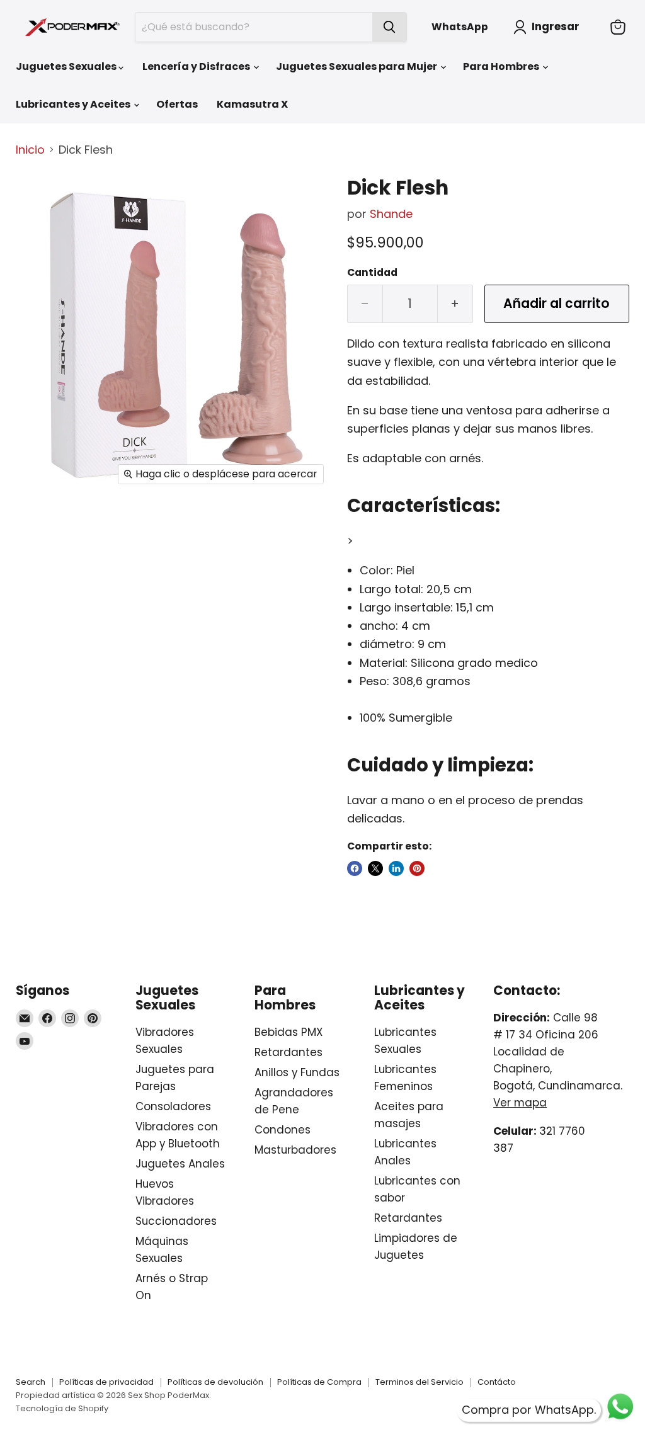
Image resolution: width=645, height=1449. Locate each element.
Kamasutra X (252, 104)
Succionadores (176, 1221)
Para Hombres (502, 66)
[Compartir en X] (375, 868)
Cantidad (372, 272)
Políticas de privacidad (106, 1382)
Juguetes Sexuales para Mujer (357, 66)
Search (30, 1382)
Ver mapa (520, 1102)
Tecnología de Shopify (62, 1408)
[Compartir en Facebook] (354, 868)
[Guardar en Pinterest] (417, 868)
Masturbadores (295, 1149)
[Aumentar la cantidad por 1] (455, 304)
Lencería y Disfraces (197, 66)
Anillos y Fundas (297, 1072)
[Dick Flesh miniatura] (34, 198)
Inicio (30, 150)
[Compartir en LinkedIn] (396, 868)
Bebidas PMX (288, 1032)
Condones (282, 1129)
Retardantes (288, 1052)
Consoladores (173, 1106)
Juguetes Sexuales (67, 66)
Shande (391, 214)
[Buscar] (389, 27)
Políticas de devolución (215, 1382)
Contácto (496, 1382)
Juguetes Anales (180, 1163)
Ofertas (177, 104)
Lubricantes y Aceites (74, 104)
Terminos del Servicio (419, 1382)
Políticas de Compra (319, 1382)
